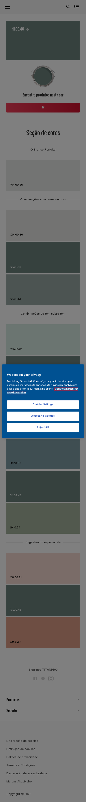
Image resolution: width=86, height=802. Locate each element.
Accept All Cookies (42, 416)
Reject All (43, 427)
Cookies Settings (43, 404)
